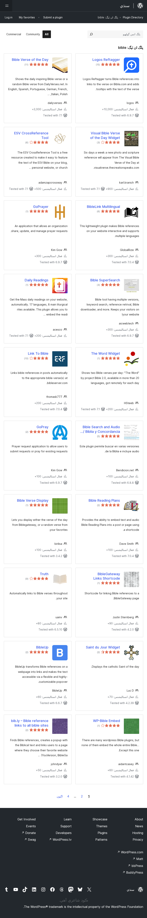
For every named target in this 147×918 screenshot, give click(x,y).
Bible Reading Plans (104, 500)
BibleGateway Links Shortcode (106, 576)
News (139, 826)
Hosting (137, 833)
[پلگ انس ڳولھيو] (91, 34)
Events (31, 826)
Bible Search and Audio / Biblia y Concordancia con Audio (101, 429)
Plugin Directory (133, 17)
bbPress (135, 866)
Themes (101, 826)
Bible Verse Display (32, 500)
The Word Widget (105, 353)
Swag (30, 839)
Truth (44, 574)
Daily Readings (36, 280)
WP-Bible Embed (106, 721)
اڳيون (60, 796)
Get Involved (26, 819)
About (139, 819)
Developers (64, 833)
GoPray (42, 427)
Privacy (138, 839)
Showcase (100, 819)
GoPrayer (40, 207)
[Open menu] (6, 5)
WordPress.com (130, 852)
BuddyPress (132, 872)
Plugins (102, 833)
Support (66, 826)
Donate (28, 833)
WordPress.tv (60, 839)
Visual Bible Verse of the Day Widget (105, 135)
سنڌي (130, 890)
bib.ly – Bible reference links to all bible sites (29, 723)
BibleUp (42, 647)
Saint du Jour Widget (103, 647)
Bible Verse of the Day (30, 60)
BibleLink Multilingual (103, 207)
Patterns (101, 839)
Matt (137, 859)
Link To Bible (38, 353)
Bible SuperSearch (105, 280)
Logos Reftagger (106, 60)
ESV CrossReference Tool (31, 135)
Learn (68, 819)
